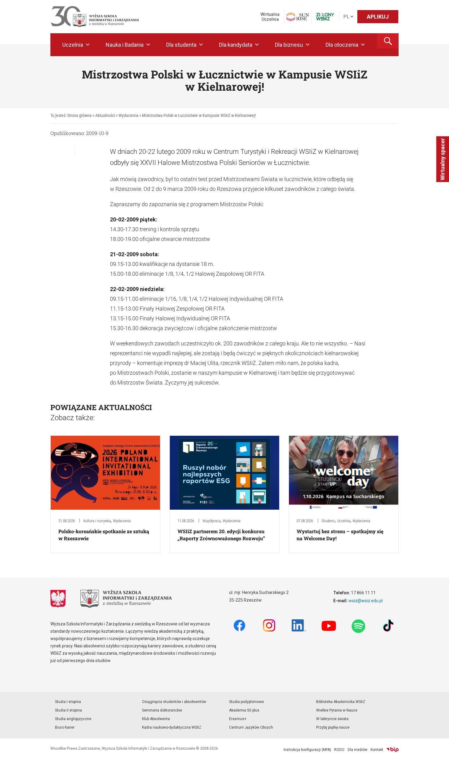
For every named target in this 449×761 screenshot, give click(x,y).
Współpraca (212, 521)
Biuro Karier (65, 727)
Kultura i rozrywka (97, 521)
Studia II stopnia (68, 710)
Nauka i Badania (125, 45)
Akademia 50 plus (244, 710)
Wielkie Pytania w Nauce (336, 710)
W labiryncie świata (332, 719)
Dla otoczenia (342, 45)
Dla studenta (181, 45)
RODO (339, 750)
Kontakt (377, 750)
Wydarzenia (122, 521)
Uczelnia (72, 45)
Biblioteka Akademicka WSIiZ (340, 702)
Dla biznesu (289, 45)
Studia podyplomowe (246, 702)
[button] (388, 41)
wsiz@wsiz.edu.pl (366, 600)
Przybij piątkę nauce (332, 727)
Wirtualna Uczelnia (270, 17)
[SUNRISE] (297, 17)
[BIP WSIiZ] (392, 749)
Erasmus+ (237, 719)
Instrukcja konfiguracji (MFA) (307, 750)
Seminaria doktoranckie (162, 710)
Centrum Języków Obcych (251, 727)
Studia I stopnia (68, 702)
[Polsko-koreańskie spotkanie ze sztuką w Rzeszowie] (105, 472)
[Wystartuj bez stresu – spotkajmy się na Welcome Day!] (343, 472)
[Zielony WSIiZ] (325, 16)
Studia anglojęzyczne (73, 719)
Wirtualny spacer (442, 159)
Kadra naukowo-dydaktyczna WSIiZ (171, 727)
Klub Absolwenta (156, 719)
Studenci (328, 521)
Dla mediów (357, 750)
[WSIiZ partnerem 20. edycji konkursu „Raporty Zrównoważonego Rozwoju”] (224, 472)
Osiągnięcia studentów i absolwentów (174, 702)
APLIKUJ (378, 16)
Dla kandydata (235, 45)
